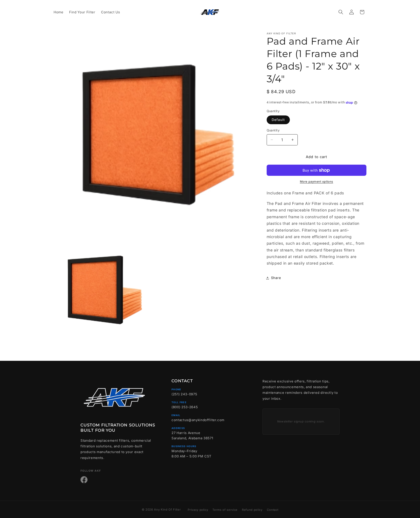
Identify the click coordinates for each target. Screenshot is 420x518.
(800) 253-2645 (185, 407)
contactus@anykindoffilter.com (198, 420)
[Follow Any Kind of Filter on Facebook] (84, 479)
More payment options (316, 181)
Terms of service (225, 509)
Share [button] (276, 278)
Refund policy (252, 509)
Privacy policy (198, 509)
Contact (272, 509)
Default (278, 120)
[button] (341, 12)
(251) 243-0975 (184, 394)
